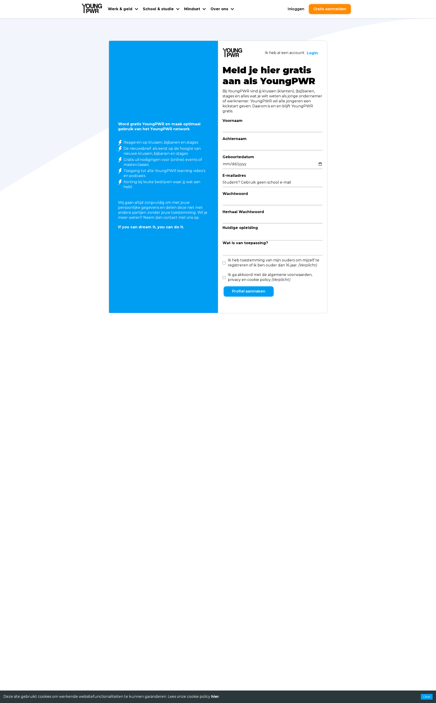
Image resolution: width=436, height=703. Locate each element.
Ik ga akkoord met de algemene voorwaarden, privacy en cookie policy (270, 277)
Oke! (426, 696)
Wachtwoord (235, 194)
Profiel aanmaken (248, 291)
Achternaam (235, 139)
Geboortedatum (238, 157)
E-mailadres (234, 175)
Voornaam (233, 120)
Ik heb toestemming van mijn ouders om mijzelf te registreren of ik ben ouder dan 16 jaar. (273, 262)
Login (312, 53)
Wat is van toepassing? (245, 243)
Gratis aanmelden (329, 9)
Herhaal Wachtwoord (243, 212)
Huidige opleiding (240, 228)
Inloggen (296, 9)
